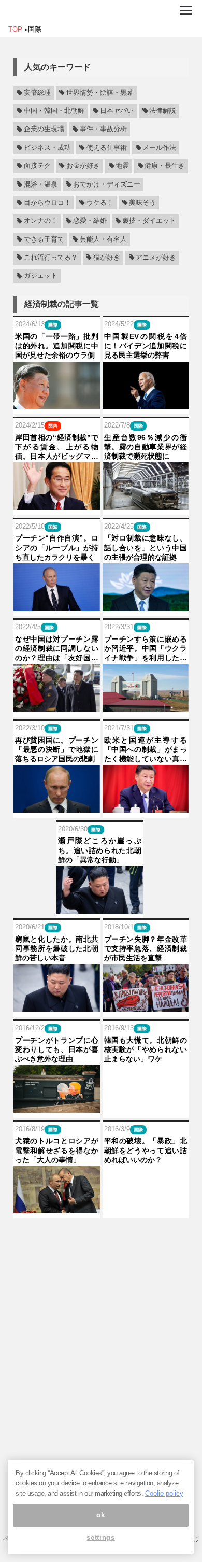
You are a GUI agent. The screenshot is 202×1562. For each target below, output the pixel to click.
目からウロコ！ (47, 202)
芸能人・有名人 (103, 239)
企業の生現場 (44, 129)
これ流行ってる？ (51, 257)
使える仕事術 (106, 147)
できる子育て (44, 239)
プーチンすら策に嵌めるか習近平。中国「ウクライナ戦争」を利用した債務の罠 (145, 649)
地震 (122, 165)
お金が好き (83, 165)
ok (100, 1515)
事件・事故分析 (103, 129)
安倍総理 (37, 92)
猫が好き (106, 257)
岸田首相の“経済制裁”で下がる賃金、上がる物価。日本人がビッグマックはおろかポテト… (56, 447)
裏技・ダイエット (149, 221)
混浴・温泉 (40, 184)
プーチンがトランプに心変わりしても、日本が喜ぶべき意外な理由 (56, 1049)
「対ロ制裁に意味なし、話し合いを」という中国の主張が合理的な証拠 (145, 547)
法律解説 (162, 111)
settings (100, 1537)
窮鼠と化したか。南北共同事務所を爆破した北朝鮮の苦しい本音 (56, 948)
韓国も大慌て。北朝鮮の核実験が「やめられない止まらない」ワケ (145, 1049)
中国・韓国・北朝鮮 (54, 111)
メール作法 (159, 147)
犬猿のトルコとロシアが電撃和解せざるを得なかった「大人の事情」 (56, 1150)
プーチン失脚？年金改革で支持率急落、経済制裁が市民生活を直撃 (145, 948)
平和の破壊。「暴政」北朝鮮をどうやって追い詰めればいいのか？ (145, 1150)
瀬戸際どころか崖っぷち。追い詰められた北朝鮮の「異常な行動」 (99, 849)
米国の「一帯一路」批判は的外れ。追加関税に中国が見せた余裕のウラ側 (56, 345)
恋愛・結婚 (90, 221)
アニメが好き (156, 257)
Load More (101, 1237)
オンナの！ (40, 221)
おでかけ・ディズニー (106, 184)
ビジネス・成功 (47, 147)
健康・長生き (165, 165)
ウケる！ (99, 202)
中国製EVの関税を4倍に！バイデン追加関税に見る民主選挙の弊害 (145, 345)
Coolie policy (164, 1493)
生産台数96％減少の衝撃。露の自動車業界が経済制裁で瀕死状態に (145, 446)
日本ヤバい (117, 111)
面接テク (37, 165)
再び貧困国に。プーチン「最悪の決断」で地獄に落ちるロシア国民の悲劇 (56, 749)
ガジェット (40, 276)
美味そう (142, 202)
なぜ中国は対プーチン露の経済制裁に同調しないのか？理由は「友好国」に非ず (56, 649)
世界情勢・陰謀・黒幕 (100, 92)
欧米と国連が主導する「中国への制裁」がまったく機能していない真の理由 (145, 750)
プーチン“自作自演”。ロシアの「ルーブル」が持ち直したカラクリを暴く (56, 547)
